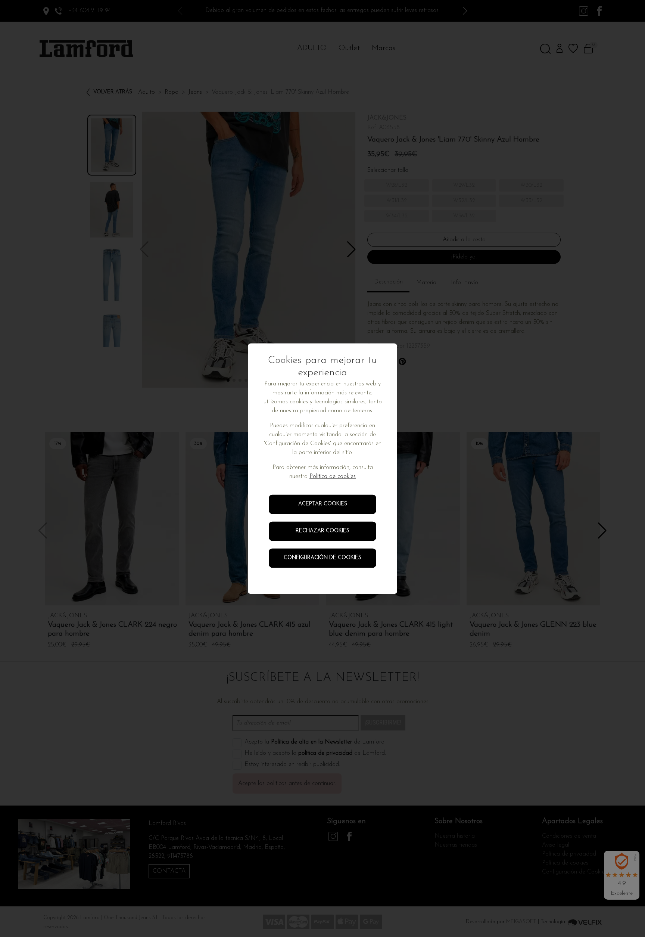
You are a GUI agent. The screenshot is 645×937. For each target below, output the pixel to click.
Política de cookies (332, 477)
